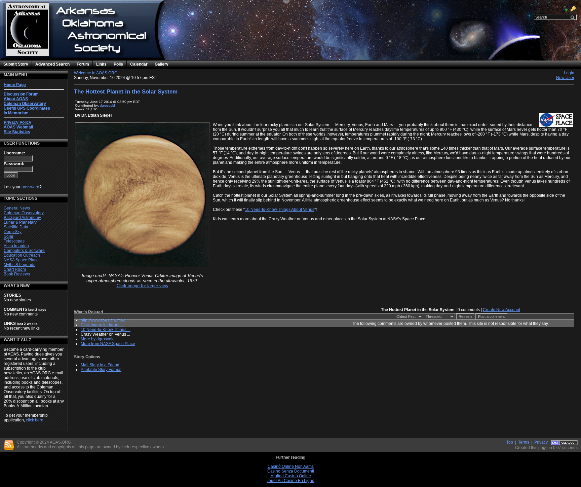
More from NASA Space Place (108, 343)
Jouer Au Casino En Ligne (290, 480)
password (30, 187)
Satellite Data (16, 227)
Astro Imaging (16, 246)
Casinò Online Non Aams (291, 466)
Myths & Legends (19, 264)
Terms (523, 442)
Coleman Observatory (24, 213)
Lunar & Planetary (20, 222)
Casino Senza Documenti (290, 471)
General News (17, 208)
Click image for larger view (142, 285)
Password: (14, 163)
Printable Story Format (101, 369)
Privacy (541, 442)
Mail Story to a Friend (100, 365)
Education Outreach (22, 255)
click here (34, 420)
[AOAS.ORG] (76, 49)
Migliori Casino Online (290, 476)
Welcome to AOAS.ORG (95, 73)
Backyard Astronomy (22, 217)
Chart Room (15, 269)
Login (569, 73)
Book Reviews (17, 274)
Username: (14, 153)
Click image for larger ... (102, 325)
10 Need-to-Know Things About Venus (279, 209)
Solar (8, 236)
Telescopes (14, 241)
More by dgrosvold (98, 339)
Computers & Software (24, 250)
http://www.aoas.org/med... (104, 320)
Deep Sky (13, 231)
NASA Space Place (21, 260)
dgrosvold (107, 105)
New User (565, 77)
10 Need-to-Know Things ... (105, 329)
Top (509, 442)
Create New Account (501, 309)
